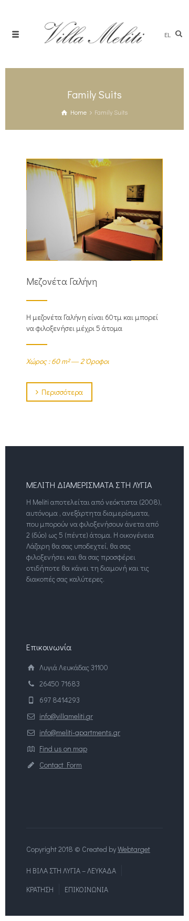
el (167, 34)
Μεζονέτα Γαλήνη (61, 281)
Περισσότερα (62, 392)
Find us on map (63, 748)
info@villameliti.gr (66, 716)
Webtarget (134, 849)
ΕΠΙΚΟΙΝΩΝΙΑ (86, 889)
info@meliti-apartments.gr (79, 732)
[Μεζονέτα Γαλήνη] (94, 210)
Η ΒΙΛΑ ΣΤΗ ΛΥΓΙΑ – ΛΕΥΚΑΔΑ (71, 870)
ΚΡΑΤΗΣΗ (40, 889)
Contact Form (60, 765)
